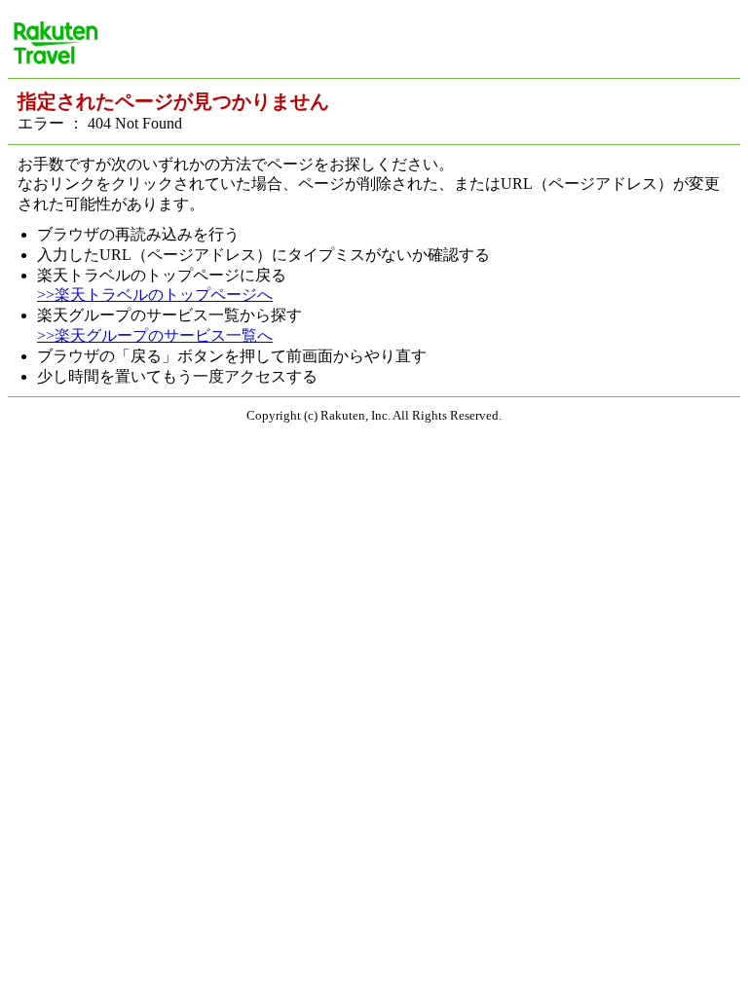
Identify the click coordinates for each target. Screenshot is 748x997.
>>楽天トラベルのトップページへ (155, 294)
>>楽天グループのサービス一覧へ (155, 335)
